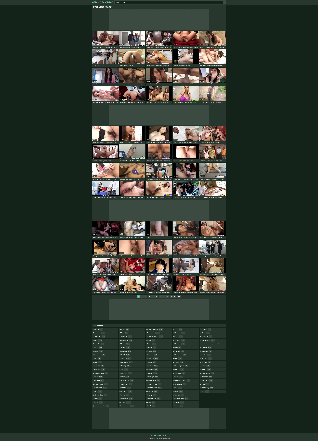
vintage (206, 362)
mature (152, 391)
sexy (178, 391)
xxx (205, 391)
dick (97, 391)
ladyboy (153, 358)
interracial (126, 399)
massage (153, 377)
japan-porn (127, 406)
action (98, 329)
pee (178, 358)
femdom (126, 351)
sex (178, 388)
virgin (205, 366)
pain (178, 347)
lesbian (152, 366)
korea (152, 351)
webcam (207, 377)
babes (98, 351)
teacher (206, 329)
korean (152, 355)
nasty (152, 395)
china (98, 377)
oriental (180, 340)
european (126, 337)
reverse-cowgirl (182, 380)
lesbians (152, 369)
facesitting (126, 340)
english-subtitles (101, 406)
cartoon (99, 366)
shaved (179, 395)
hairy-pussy (127, 380)
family (125, 347)
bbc (97, 358)
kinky (151, 344)
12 (171, 296)
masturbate (153, 380)
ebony (98, 402)
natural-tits (154, 399)
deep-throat (100, 384)
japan (125, 402)
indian (125, 395)
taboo (179, 402)
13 (174, 296)
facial (125, 344)
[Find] (224, 2)
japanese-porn (155, 337)
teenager (207, 337)
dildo (97, 399)
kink (151, 340)
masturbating (154, 384)
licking (152, 373)
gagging (125, 358)
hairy (125, 377)
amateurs (99, 337)
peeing (179, 362)
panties (179, 351)
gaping (125, 366)
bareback (99, 355)
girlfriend (126, 373)
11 (167, 296)
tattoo (179, 406)
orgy (178, 337)
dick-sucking (100, 395)
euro (124, 333)
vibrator (206, 358)
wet (205, 384)
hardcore (126, 391)
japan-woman (155, 329)
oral (178, 329)
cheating (99, 369)
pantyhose (180, 355)
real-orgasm (181, 366)
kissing (152, 347)
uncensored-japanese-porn (211, 344)
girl (124, 369)
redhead (179, 373)
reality (179, 369)
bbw (97, 362)
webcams (207, 380)
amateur (99, 333)
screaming (180, 384)
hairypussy (126, 384)
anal (98, 340)
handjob (125, 388)
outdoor (179, 344)
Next (179, 296)
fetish (125, 355)
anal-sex (99, 344)
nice (151, 402)
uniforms (206, 351)
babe (98, 347)
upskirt (206, 355)
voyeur (206, 369)
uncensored (208, 340)
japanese (153, 333)
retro (178, 377)
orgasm (180, 333)
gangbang (126, 362)
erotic (125, 329)
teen (205, 333)
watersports (208, 373)
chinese (99, 380)
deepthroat (100, 388)
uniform (206, 347)
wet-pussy (207, 388)
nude (151, 406)
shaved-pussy (181, 399)
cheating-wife (101, 373)
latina (151, 362)
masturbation (154, 388)
